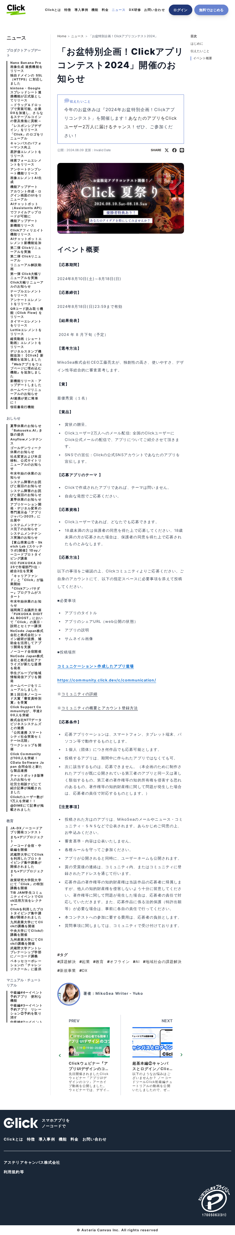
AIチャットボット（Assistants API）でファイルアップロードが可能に (27, 210)
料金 (105, 10)
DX (83, 970)
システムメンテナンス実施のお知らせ (26, 535)
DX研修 (135, 10)
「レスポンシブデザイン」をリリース (26, 128)
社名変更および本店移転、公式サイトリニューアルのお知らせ (26, 462)
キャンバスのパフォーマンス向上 (26, 145)
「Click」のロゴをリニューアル (27, 136)
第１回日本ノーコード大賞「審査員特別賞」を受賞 (26, 698)
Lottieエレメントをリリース (26, 332)
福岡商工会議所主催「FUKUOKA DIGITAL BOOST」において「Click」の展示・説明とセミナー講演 (27, 618)
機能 (94, 10)
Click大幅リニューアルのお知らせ (27, 284)
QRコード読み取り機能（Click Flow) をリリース (26, 313)
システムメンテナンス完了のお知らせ (26, 527)
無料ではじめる (211, 10)
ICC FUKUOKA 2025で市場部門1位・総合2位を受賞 (26, 567)
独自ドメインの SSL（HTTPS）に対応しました (26, 79)
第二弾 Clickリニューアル (25, 258)
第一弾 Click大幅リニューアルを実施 (25, 276)
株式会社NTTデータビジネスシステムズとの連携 (26, 724)
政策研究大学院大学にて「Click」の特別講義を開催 (27, 884)
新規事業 (66, 970)
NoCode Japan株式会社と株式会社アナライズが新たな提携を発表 (27, 662)
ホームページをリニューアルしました (26, 688)
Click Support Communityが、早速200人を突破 (26, 711)
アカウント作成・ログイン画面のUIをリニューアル (26, 195)
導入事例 (81, 10)
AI (136, 961)
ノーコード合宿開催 (26, 651)
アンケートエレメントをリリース (26, 302)
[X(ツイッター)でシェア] (166, 150)
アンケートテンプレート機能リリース (26, 171)
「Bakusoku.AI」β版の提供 (26, 432)
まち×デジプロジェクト (27, 839)
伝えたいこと (200, 51)
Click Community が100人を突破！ (25, 756)
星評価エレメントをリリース (26, 154)
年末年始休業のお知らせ (26, 603)
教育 (98, 961)
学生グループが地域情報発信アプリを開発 (26, 677)
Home (61, 36)
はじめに (197, 44)
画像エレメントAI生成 (26, 180)
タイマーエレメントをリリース (26, 323)
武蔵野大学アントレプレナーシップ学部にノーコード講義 (26, 952)
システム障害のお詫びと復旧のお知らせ (26, 484)
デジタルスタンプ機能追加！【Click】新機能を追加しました (27, 355)
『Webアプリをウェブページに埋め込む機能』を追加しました (26, 370)
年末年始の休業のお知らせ (26, 475)
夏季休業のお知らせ (26, 426)
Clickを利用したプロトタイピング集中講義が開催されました (27, 913)
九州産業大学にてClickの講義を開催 (26, 924)
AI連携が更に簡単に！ (24, 400)
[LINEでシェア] (182, 150)
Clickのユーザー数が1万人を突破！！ (27, 799)
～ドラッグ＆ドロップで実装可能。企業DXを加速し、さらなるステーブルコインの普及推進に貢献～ (26, 113)
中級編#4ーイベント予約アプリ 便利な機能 (26, 996)
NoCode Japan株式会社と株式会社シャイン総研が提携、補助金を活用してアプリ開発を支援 (27, 639)
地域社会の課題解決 (162, 961)
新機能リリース (22, 225)
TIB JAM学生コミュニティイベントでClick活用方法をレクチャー (26, 899)
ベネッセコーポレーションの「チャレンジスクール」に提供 (26, 965)
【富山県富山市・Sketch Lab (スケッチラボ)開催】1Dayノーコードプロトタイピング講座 (26, 550)
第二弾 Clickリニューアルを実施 (25, 250)
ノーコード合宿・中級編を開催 (26, 848)
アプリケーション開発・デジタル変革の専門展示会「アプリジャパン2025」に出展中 (26, 512)
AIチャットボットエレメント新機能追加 (26, 241)
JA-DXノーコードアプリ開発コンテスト (26, 830)
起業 (84, 961)
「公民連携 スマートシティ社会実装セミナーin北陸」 (26, 736)
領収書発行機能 (22, 407)
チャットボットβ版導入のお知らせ (27, 777)
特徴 (67, 10)
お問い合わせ (154, 10)
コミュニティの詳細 (79, 694)
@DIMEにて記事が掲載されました (27, 807)
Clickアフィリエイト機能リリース (27, 232)
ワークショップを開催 (26, 747)
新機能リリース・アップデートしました (26, 383)
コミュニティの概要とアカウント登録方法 (99, 708)
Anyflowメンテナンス (26, 441)
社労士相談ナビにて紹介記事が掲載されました (26, 788)
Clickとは (53, 10)
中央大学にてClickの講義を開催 (27, 933)
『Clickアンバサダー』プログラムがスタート (26, 592)
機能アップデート (24, 187)
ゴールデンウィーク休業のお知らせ (26, 450)
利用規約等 (14, 1171)
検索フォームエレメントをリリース (26, 162)
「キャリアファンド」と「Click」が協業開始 (27, 580)
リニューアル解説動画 (26, 267)
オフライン (118, 961)
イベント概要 (202, 58)
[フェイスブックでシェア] (174, 150)
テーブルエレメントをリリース (26, 293)
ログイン (180, 10)
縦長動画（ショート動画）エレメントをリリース (26, 343)
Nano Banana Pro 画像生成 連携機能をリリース (26, 67)
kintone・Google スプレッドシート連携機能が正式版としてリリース (26, 94)
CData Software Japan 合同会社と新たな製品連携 (27, 767)
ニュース (119, 10)
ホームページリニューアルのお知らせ (26, 392)
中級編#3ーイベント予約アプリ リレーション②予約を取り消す (26, 1011)
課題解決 (66, 961)
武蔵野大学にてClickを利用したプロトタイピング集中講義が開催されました (27, 860)
